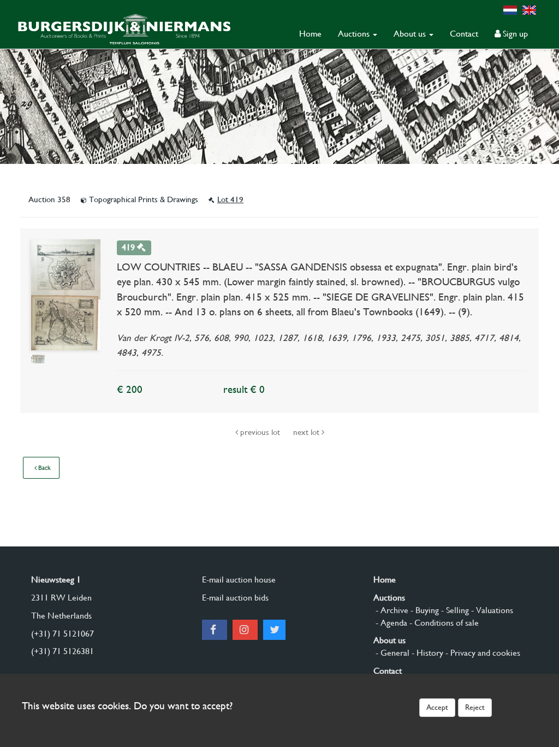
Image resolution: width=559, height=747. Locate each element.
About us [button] (411, 33)
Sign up (514, 33)
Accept (437, 707)
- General (391, 653)
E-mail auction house (239, 579)
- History (426, 653)
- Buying (423, 610)
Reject (475, 707)
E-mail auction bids (235, 597)
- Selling (454, 610)
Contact (464, 33)
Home (310, 33)
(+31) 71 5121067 (62, 633)
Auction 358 (50, 199)
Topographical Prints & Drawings (143, 199)
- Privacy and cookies (481, 653)
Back (44, 468)
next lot (307, 432)
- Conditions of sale (443, 622)
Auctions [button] (355, 33)
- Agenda (390, 622)
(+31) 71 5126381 (62, 651)
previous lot (260, 432)
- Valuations (491, 610)
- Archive (390, 610)
